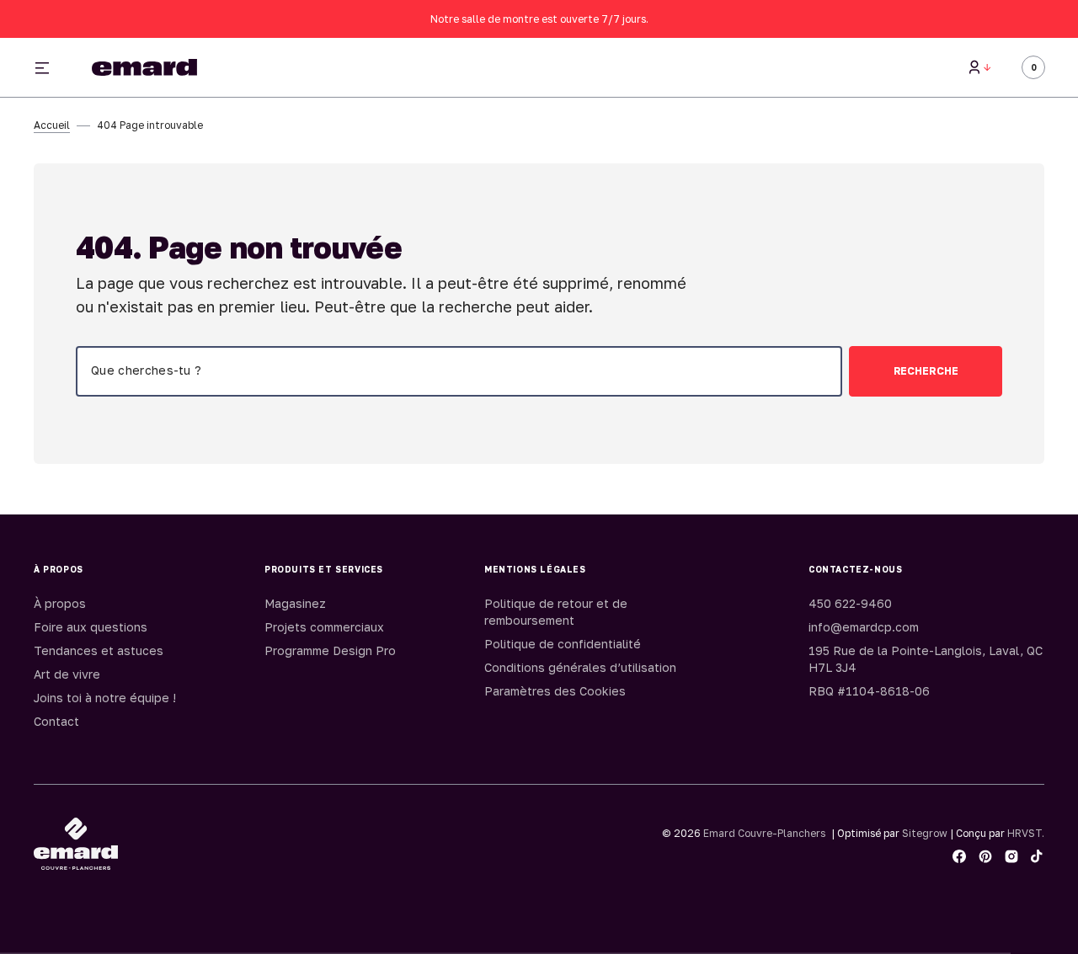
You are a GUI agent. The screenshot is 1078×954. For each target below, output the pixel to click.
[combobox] (459, 371)
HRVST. (1025, 833)
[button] (979, 67)
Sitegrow (924, 833)
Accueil (52, 125)
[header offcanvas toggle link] (48, 67)
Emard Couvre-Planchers (764, 833)
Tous (777, 68)
